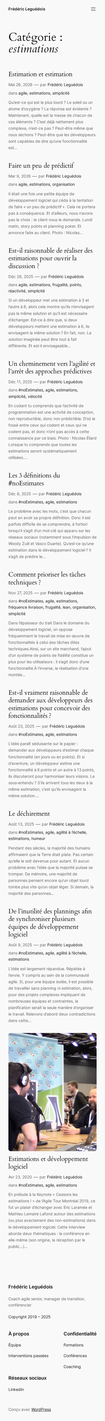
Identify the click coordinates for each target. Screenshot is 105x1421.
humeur (38, 838)
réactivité (16, 290)
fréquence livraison (25, 607)
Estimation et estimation (40, 74)
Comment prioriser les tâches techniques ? (47, 578)
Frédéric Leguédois (26, 8)
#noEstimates (30, 389)
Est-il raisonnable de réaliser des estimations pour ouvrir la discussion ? (50, 258)
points (75, 284)
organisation (63, 184)
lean (66, 607)
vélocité (35, 396)
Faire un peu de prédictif (40, 166)
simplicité (60, 93)
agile (22, 93)
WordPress (41, 1409)
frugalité (59, 284)
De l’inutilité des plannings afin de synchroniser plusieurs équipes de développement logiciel (50, 923)
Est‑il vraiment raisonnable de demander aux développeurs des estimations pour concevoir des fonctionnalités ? (50, 704)
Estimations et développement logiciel (48, 1163)
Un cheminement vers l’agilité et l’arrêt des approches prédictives (51, 367)
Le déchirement (29, 814)
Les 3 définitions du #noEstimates (34, 479)
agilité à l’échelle (71, 832)
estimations (39, 93)
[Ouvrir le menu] (93, 9)
